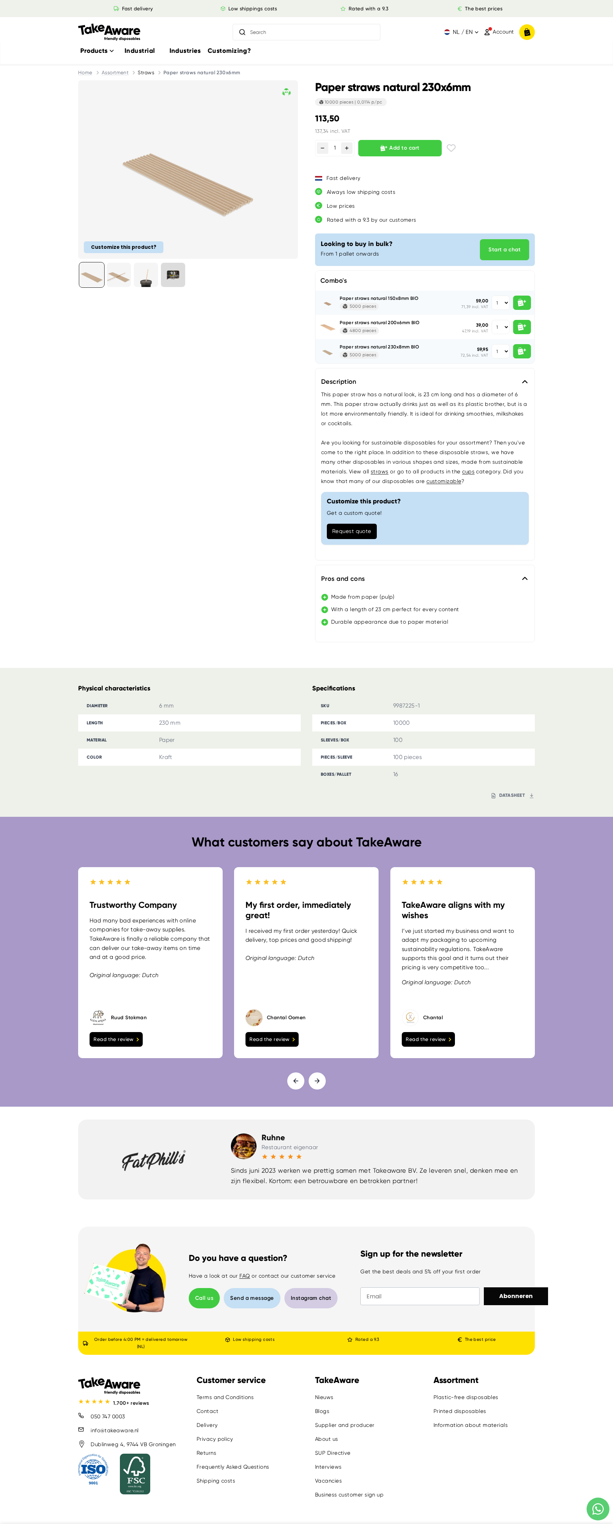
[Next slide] (317, 1081)
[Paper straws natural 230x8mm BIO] (327, 351)
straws (380, 471)
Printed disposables (460, 1411)
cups (468, 471)
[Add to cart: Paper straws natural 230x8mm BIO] (522, 351)
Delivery (207, 1425)
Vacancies (328, 1481)
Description (338, 382)
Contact (207, 1411)
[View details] (173, 275)
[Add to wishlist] (451, 148)
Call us (204, 1298)
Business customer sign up (349, 1495)
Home (85, 72)
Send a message (252, 1298)
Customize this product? (123, 246)
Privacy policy (215, 1439)
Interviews (328, 1467)
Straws (146, 72)
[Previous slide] (295, 1081)
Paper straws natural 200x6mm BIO (379, 322)
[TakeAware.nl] (109, 32)
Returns (206, 1453)
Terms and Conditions (225, 1397)
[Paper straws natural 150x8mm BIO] (327, 302)
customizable (443, 481)
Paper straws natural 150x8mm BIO (379, 298)
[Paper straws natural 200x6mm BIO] (327, 327)
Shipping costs (216, 1481)
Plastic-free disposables (466, 1397)
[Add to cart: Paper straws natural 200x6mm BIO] (522, 327)
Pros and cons (343, 579)
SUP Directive (333, 1453)
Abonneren (516, 1296)
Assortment (115, 72)
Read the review (113, 1039)
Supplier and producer (344, 1425)
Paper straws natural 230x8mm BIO (379, 346)
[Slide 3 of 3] (146, 275)
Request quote (351, 531)
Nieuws (324, 1397)
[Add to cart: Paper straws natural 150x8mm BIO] (522, 303)
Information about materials (471, 1425)
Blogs (322, 1411)
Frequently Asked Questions (233, 1467)
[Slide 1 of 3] (92, 275)
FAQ (244, 1276)
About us (326, 1439)
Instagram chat (311, 1298)
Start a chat (504, 249)
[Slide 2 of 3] (119, 275)
